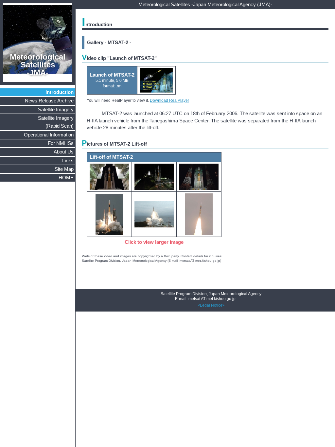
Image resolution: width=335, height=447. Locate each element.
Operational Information (49, 134)
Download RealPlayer (169, 100)
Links (68, 160)
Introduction (59, 92)
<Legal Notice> (211, 305)
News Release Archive (49, 100)
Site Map (64, 169)
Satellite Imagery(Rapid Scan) (56, 122)
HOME (66, 177)
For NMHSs (61, 143)
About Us (64, 151)
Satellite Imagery (56, 109)
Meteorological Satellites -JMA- (37, 64)
